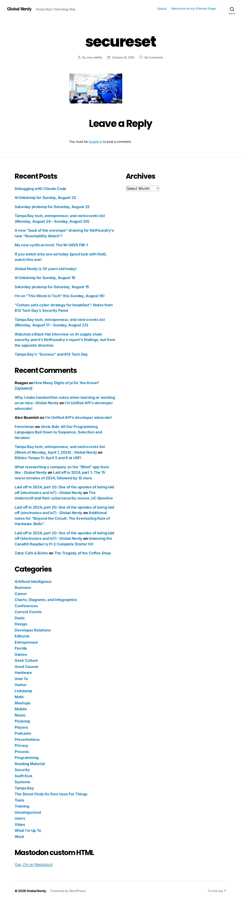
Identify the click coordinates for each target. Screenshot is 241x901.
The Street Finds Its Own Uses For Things (51, 794)
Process (22, 751)
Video (20, 824)
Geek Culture (26, 660)
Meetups (23, 703)
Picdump (22, 721)
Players (21, 727)
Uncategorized (28, 812)
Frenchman (25, 426)
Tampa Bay (24, 788)
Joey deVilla (94, 57)
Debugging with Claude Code (40, 188)
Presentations (27, 739)
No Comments (153, 57)
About (162, 9)
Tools (19, 800)
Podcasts (23, 733)
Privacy (21, 745)
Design (21, 624)
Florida (21, 648)
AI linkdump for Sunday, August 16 (45, 278)
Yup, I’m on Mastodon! (34, 864)
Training (22, 806)
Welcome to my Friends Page (193, 9)
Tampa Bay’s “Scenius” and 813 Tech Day (51, 354)
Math (19, 697)
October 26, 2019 (123, 57)
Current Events (28, 612)
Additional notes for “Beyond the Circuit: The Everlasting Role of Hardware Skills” (62, 518)
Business (23, 587)
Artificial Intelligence (33, 581)
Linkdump (23, 691)
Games (21, 654)
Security (22, 770)
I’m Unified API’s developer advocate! (78, 417)
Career (21, 594)
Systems (22, 782)
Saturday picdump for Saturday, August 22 (52, 207)
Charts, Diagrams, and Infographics (46, 599)
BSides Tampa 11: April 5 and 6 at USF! (48, 458)
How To (21, 679)
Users (20, 818)
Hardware (23, 672)
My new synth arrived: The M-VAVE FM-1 (51, 245)
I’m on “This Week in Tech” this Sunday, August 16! (60, 296)
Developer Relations (33, 630)
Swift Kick (23, 776)
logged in (95, 141)
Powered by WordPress (68, 891)
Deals (20, 618)
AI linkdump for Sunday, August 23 (45, 197)
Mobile (21, 709)
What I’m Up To (28, 830)
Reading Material (30, 764)
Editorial (22, 636)
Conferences (26, 606)
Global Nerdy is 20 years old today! (46, 269)
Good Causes (26, 666)
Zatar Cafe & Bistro (31, 553)
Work (19, 836)
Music (20, 715)
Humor (21, 685)
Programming (27, 757)
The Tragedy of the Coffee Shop (82, 553)
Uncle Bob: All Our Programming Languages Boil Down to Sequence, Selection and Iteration (58, 432)
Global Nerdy (19, 9)
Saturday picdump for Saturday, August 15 (52, 287)
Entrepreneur (26, 642)
